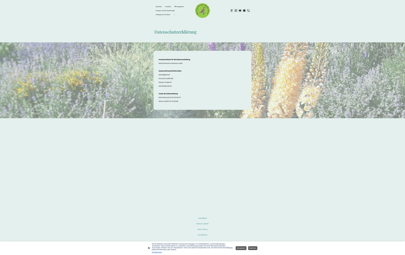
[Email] (244, 10)
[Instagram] (236, 10)
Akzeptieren (241, 248)
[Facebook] (231, 10)
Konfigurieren (157, 252)
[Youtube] (240, 10)
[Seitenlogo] (202, 10)
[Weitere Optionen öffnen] (174, 14)
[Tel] (248, 10)
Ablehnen (252, 248)
